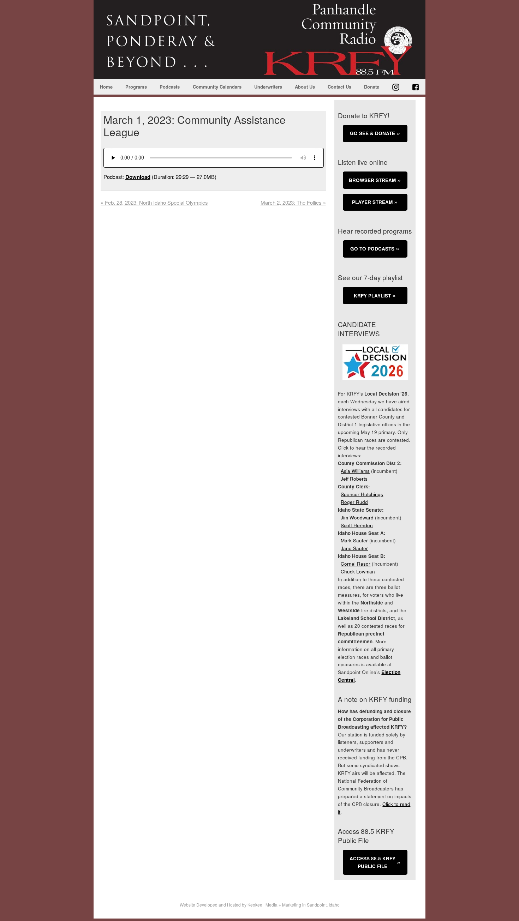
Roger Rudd (354, 502)
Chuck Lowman (358, 571)
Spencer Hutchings (362, 494)
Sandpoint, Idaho (323, 905)
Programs (136, 86)
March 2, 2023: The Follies (293, 202)
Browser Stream (372, 180)
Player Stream (372, 202)
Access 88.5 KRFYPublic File (372, 862)
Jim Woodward (357, 517)
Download (137, 177)
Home (106, 86)
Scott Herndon (357, 525)
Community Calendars (217, 86)
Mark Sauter (354, 540)
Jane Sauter (354, 548)
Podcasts (170, 86)
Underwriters (268, 86)
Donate (371, 86)
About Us (305, 86)
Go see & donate (372, 133)
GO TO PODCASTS (372, 248)
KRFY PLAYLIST (372, 295)
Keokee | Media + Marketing (274, 905)
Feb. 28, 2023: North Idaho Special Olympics (154, 202)
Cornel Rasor (355, 563)
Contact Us (339, 86)
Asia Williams (355, 471)
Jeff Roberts (354, 478)
